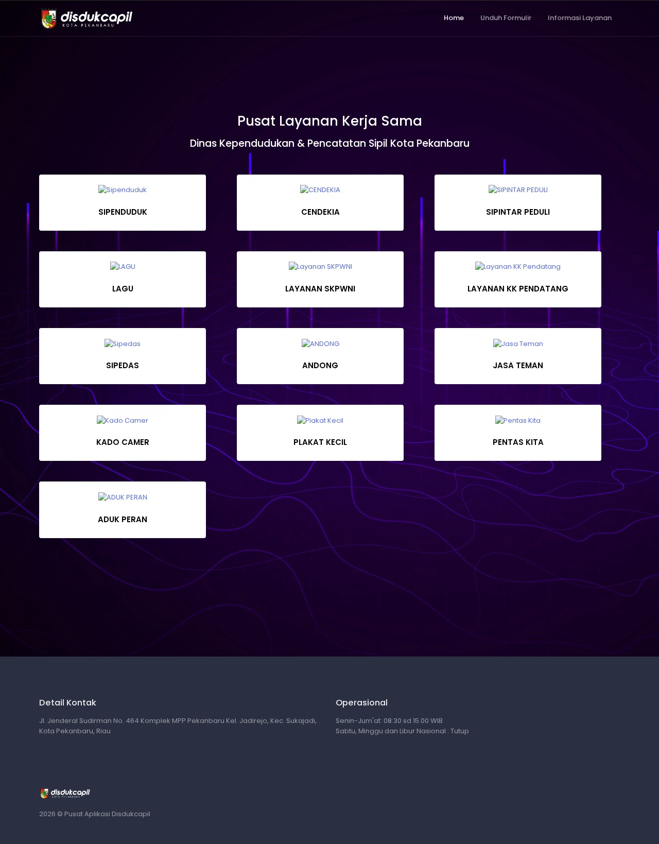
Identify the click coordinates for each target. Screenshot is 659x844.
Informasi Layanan (580, 18)
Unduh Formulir (505, 18)
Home (454, 18)
